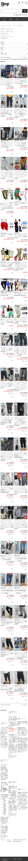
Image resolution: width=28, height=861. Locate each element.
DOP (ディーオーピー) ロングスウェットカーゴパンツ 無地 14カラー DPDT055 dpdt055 (20, 321)
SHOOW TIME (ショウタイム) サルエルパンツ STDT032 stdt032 (7, 235)
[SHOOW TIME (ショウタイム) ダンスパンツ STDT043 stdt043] (20, 194)
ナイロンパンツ (4, 33)
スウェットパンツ (5, 34)
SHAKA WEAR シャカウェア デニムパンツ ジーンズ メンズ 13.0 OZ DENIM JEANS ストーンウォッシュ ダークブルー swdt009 (7, 590)
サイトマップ (24, 19)
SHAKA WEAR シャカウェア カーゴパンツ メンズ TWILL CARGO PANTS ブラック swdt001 (7, 654)
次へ (23, 57)
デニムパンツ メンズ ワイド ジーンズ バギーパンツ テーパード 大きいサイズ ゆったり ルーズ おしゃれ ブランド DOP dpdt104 (7, 82)
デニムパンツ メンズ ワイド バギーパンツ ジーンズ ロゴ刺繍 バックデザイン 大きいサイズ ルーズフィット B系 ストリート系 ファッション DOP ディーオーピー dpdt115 (20, 351)
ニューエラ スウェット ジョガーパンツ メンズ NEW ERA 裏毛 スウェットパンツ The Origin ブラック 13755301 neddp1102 (20, 455)
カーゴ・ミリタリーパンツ (7, 31)
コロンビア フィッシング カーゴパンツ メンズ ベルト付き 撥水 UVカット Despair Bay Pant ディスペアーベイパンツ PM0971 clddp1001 (7, 113)
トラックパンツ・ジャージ (7, 36)
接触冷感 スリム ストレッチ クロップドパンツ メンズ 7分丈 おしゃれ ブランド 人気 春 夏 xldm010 (7, 557)
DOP (14, 14)
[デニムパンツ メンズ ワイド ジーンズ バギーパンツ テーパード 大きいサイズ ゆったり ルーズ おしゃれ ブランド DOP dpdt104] (7, 71)
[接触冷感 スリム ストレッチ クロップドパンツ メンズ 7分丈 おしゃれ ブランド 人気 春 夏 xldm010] (7, 547)
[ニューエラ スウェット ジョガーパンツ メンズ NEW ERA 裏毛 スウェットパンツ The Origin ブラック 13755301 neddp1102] (20, 444)
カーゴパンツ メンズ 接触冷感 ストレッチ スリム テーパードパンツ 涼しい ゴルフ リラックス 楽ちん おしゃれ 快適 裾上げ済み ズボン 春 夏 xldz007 (20, 656)
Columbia (20, 14)
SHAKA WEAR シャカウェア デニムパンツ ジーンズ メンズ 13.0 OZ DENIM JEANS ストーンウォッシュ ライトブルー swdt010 (20, 558)
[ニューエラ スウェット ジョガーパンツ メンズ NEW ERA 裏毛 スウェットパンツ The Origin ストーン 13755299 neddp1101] (7, 479)
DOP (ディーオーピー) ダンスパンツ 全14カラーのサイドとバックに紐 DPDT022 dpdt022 (7, 321)
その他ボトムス (4, 38)
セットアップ (24, 14)
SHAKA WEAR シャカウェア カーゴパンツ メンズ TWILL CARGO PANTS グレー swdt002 (20, 622)
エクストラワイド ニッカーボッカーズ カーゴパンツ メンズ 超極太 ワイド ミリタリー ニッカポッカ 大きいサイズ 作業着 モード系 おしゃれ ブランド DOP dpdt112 (20, 421)
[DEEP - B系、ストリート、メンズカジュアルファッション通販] (5, 6)
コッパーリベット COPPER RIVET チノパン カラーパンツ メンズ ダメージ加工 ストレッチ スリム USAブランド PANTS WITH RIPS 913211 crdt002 (7, 206)
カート (22, 4)
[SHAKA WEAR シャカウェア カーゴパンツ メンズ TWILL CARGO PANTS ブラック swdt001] (7, 644)
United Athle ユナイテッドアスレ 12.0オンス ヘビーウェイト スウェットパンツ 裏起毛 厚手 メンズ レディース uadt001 (7, 144)
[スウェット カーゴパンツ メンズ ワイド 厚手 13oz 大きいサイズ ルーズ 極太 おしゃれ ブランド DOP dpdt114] (7, 374)
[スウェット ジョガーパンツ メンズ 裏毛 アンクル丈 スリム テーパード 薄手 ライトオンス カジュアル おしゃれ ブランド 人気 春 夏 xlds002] (7, 163)
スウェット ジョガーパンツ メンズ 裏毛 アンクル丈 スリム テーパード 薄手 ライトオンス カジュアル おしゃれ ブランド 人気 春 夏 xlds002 (7, 175)
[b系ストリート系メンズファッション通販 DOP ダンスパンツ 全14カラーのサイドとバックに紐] (7, 311)
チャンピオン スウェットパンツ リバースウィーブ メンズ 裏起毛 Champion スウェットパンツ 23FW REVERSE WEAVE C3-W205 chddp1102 (7, 421)
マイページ (19, 4)
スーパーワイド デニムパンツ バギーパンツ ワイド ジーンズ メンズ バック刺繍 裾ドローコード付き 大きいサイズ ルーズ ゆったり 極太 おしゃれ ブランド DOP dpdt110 (7, 456)
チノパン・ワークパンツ (6, 30)
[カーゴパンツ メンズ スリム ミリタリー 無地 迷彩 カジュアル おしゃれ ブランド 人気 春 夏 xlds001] (20, 133)
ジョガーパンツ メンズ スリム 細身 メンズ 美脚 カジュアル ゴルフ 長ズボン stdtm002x (7, 349)
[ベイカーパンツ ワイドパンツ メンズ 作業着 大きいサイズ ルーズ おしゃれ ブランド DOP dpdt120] (20, 71)
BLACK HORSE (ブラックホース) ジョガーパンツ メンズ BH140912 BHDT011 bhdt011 (20, 294)
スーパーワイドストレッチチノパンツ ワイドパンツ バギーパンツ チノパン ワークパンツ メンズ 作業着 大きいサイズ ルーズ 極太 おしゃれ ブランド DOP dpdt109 (7, 524)
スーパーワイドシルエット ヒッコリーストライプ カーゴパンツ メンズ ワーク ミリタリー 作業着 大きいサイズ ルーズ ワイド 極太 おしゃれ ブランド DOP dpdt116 (20, 524)
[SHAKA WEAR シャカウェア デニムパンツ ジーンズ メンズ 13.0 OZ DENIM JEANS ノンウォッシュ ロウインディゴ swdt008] (20, 579)
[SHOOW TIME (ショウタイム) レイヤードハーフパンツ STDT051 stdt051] (7, 285)
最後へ (26, 57)
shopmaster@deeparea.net (17, 841)
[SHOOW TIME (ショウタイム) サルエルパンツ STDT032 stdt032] (7, 225)
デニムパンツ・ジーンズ (6, 28)
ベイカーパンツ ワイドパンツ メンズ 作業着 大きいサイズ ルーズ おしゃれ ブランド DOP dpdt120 (20, 81)
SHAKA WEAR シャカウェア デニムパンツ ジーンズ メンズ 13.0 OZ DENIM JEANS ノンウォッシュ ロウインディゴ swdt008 (20, 590)
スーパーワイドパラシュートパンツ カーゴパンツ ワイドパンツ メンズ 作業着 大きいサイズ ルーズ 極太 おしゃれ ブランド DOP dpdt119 (20, 490)
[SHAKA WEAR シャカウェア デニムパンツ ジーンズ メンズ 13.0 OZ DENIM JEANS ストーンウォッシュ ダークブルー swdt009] (7, 579)
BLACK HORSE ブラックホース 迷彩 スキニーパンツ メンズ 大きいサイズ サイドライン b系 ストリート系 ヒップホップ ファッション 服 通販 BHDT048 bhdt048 (20, 266)
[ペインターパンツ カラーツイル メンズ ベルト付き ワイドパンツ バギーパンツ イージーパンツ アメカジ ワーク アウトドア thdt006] (20, 163)
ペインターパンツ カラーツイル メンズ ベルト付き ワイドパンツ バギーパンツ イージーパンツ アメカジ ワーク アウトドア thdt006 (20, 175)
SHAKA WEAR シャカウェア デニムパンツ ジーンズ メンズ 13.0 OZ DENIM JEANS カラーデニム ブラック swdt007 (7, 622)
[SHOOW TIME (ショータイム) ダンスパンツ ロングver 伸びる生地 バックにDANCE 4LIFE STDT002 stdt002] (7, 254)
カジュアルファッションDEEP (3, 19)
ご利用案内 (10, 19)
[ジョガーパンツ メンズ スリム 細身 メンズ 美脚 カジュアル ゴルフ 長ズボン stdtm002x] (7, 339)
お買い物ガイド (5, 860)
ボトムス (14, 25)
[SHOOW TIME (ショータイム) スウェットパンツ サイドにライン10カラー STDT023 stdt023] (20, 225)
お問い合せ (17, 19)
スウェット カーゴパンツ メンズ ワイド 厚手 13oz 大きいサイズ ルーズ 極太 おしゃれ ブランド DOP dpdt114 (7, 385)
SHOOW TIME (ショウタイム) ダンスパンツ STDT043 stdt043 (20, 203)
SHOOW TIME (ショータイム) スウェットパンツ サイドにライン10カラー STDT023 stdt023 (20, 236)
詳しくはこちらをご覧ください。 (13, 757)
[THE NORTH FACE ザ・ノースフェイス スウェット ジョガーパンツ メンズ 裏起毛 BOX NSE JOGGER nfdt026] (7, 677)
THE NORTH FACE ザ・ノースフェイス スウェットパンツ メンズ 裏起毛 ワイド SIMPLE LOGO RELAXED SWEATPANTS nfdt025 (20, 688)
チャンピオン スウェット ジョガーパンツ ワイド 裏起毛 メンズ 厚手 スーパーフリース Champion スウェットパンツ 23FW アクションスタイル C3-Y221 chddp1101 (20, 113)
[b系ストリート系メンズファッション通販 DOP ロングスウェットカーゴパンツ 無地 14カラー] (20, 311)
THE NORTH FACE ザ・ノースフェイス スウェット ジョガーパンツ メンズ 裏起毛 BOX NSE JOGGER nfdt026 (7, 687)
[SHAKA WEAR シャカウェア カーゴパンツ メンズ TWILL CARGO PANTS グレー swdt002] (20, 612)
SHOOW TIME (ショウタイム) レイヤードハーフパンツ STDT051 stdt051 (7, 294)
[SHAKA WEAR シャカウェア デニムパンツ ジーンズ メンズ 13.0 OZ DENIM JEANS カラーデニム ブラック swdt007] (7, 612)
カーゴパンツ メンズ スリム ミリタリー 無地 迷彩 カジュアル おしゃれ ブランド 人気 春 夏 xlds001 (20, 144)
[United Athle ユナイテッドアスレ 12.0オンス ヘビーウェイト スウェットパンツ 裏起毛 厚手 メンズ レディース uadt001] (7, 133)
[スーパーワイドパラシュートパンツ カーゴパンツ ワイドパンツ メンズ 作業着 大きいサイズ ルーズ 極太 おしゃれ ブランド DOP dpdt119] (20, 479)
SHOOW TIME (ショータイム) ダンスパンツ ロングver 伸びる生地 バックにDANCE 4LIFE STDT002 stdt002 (7, 264)
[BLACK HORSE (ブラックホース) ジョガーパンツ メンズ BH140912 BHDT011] (20, 285)
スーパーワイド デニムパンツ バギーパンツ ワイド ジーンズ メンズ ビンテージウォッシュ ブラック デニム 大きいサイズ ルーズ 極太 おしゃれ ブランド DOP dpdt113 (20, 386)
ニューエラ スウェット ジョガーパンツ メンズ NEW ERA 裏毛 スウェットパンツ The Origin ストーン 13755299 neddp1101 (7, 489)
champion (17, 14)
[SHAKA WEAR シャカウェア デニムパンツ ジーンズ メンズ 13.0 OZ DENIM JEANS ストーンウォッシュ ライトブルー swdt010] (20, 547)
